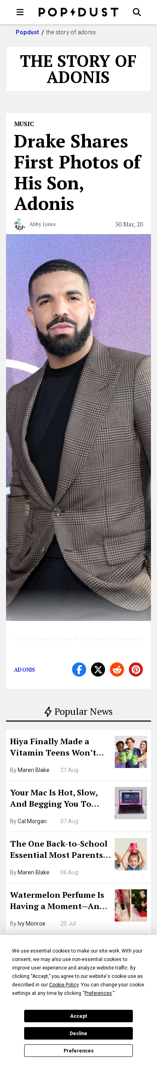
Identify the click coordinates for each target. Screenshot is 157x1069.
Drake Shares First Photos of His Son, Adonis (77, 172)
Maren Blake (34, 770)
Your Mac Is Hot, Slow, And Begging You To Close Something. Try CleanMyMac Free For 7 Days (56, 799)
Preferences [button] (98, 993)
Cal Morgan (32, 821)
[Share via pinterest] (136, 669)
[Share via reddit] (117, 669)
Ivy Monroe (31, 923)
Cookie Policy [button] (63, 985)
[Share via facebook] (79, 669)
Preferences (79, 1051)
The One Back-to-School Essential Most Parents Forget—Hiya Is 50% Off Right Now (58, 850)
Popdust (27, 32)
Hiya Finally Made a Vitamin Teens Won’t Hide (53, 748)
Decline (78, 1033)
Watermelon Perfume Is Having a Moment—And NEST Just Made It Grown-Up (57, 901)
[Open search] (137, 12)
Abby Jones (42, 224)
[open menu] (20, 12)
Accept (78, 1016)
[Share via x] (98, 669)
